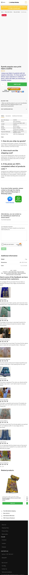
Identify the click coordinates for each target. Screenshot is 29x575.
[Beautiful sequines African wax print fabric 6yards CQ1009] (12, 484)
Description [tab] (8, 115)
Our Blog (4, 565)
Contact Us (4, 568)
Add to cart (17, 84)
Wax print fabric (17, 12)
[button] (26, 2)
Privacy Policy (5, 530)
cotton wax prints (10, 274)
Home (2, 12)
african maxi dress (22, 273)
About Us (4, 524)
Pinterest (4, 546)
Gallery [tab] (2, 115)
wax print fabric (17, 274)
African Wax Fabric (8, 12)
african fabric (14, 273)
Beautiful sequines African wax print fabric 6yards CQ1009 (11, 498)
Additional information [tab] (17, 115)
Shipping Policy (5, 527)
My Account (4, 562)
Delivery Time (4, 100)
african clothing (7, 273)
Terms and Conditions (7, 571)
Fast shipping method (7, 109)
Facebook (4, 539)
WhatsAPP (4, 557)
